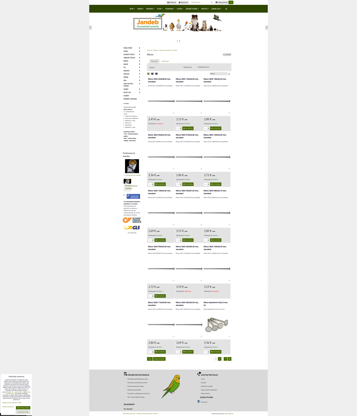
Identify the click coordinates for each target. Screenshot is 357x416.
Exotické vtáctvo (129, 54)
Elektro (179, 9)
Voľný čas (204, 9)
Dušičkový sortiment (130, 99)
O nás (203, 379)
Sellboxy (126, 96)
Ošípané (126, 77)
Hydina (126, 51)
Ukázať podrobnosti (8, 407)
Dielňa (131, 9)
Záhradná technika (191, 9)
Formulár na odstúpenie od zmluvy (138, 393)
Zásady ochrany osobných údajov (147, 413)
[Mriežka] (148, 74)
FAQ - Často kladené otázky (136, 397)
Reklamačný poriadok (134, 390)
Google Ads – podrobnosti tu (15, 392)
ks (180, 128)
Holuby (126, 64)
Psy (125, 67)
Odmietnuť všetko (23, 412)
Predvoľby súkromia (129, 413)
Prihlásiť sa (172, 2)
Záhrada (139, 9)
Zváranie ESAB (215, 9)
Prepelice (126, 74)
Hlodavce (126, 71)
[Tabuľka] (156, 74)
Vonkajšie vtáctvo (129, 58)
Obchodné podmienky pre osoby (137, 379)
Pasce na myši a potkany (128, 85)
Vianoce (126, 89)
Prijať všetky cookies (23, 408)
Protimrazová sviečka (133, 175)
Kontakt (203, 383)
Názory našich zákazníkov (209, 390)
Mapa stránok (205, 393)
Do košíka (189, 128)
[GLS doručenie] (132, 227)
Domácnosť (149, 9)
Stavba (159, 9)
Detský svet (127, 92)
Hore (149, 359)
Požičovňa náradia (207, 386)
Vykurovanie (169, 9)
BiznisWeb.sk (229, 414)
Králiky (126, 61)
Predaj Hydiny (128, 48)
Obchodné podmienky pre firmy (137, 383)
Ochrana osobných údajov (135, 386)
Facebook (204, 402)
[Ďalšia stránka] (229, 359)
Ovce (125, 80)
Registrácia (184, 2)
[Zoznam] (152, 74)
